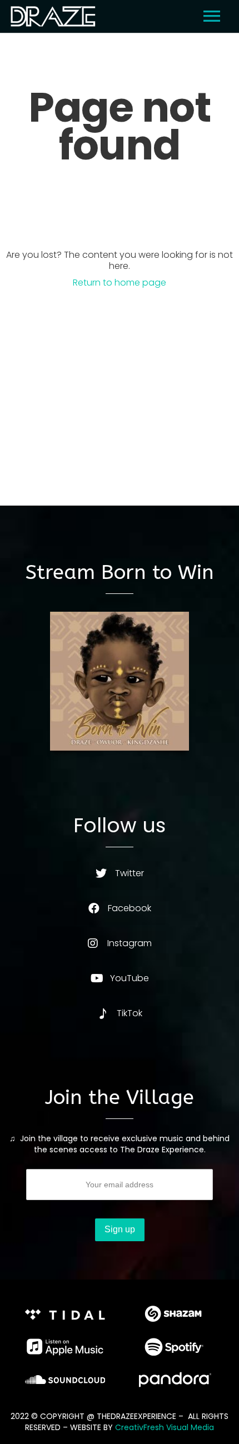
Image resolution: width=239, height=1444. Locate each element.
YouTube (129, 978)
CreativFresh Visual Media (164, 1427)
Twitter (129, 873)
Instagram (129, 943)
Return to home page (119, 282)
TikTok (129, 1013)
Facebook (129, 908)
